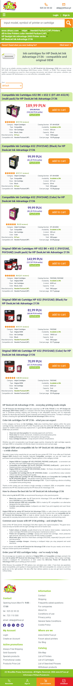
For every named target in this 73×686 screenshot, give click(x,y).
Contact (41, 595)
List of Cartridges (46, 660)
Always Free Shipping (13, 649)
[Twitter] (13, 625)
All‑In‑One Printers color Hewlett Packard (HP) (24, 33)
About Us (42, 610)
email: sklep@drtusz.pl (13, 620)
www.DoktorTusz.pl (47, 635)
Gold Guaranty (9, 652)
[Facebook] (4, 625)
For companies (45, 606)
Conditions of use (46, 614)
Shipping (42, 599)
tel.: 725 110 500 (11, 615)
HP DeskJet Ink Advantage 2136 (17, 39)
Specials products (11, 656)
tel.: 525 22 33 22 (11, 611)
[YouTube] (22, 625)
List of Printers (44, 656)
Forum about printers (48, 639)
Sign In (66, 15)
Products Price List (11, 663)
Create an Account (11, 639)
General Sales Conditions (49, 621)
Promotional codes (12, 660)
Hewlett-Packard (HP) (21, 288)
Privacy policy (44, 617)
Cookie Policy (44, 625)
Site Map (42, 652)
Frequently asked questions (50, 603)
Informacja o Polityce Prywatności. (36, 675)
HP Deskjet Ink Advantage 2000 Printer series (24, 36)
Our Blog (42, 642)
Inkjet (24, 30)
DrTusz (16, 135)
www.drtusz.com (10, 30)
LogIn (55, 15)
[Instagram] (9, 625)
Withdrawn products (47, 667)
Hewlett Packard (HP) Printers (45, 30)
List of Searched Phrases (49, 663)
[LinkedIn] (17, 625)
